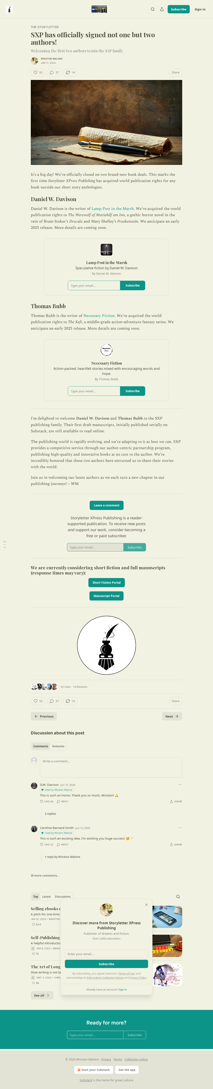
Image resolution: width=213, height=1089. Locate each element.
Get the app (127, 1070)
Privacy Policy (138, 977)
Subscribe (178, 9)
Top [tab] (35, 896)
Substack (86, 1080)
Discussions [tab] (63, 896)
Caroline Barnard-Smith (57, 828)
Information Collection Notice (105, 977)
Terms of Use (127, 973)
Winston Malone (52, 58)
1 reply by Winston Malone (62, 857)
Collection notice (136, 1059)
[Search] (153, 9)
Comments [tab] (40, 746)
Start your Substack (95, 1070)
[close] (146, 904)
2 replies (50, 814)
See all (39, 995)
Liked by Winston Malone (58, 789)
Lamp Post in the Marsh (113, 209)
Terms (118, 1059)
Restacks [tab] (58, 746)
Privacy (106, 1059)
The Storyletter (44, 27)
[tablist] (49, 746)
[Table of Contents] (4, 544)
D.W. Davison (49, 784)
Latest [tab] (46, 896)
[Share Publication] (162, 9)
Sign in (200, 9)
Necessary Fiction (99, 316)
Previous (46, 716)
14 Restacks (80, 687)
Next (169, 716)
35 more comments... (45, 875)
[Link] (25, 199)
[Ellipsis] (180, 784)
